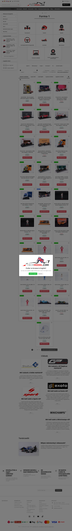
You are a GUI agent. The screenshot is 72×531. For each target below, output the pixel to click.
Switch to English (33, 273)
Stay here (40, 273)
